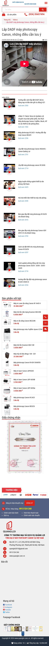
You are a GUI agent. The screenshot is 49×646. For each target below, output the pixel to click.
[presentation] (4, 495)
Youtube (8, 610)
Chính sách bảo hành (11, 513)
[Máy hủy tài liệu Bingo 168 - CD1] (7, 355)
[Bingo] (21, 495)
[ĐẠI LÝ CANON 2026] (9, 628)
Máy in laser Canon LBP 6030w (24, 388)
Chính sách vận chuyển (32, 515)
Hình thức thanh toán (31, 513)
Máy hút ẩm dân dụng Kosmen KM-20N (27, 312)
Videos (15, 20)
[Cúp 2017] (27, 628)
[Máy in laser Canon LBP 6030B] (7, 381)
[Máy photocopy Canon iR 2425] (7, 399)
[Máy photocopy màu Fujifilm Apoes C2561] (7, 334)
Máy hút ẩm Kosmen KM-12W (24, 345)
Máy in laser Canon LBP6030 (24, 371)
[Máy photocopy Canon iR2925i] (7, 409)
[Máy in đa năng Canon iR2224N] (7, 322)
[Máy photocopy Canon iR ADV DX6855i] (7, 363)
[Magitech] (13, 495)
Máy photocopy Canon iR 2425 (24, 397)
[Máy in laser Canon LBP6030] (7, 372)
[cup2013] (22, 633)
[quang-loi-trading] (35, 628)
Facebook (8, 605)
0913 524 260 (25, 508)
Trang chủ (7, 20)
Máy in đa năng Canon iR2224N (24, 321)
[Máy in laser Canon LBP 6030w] (7, 390)
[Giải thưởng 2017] (20, 628)
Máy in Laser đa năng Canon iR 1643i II (27, 303)
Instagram (8, 607)
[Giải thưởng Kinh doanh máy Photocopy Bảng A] (12, 628)
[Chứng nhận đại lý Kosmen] (23, 628)
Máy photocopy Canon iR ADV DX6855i (27, 362)
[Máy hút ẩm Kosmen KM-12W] (7, 346)
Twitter (7, 612)
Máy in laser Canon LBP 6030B (24, 380)
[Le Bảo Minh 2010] (19, 633)
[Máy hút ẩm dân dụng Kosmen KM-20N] (7, 313)
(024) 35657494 (36, 14)
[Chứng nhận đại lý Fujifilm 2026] (5, 628)
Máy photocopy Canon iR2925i (24, 406)
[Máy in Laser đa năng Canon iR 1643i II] (7, 305)
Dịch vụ (6, 515)
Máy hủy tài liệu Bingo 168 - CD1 (25, 354)
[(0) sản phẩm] (3, 15)
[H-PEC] (36, 495)
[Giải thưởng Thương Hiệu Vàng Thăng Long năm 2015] (16, 628)
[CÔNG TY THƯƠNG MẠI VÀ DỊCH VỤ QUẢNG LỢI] (24, 526)
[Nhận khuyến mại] (45, 323)
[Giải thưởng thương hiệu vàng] (41, 628)
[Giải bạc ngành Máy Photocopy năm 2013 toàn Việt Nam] (24, 447)
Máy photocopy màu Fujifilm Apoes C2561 (28, 329)
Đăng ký (29, 503)
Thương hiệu (11, 490)
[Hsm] (28, 495)
